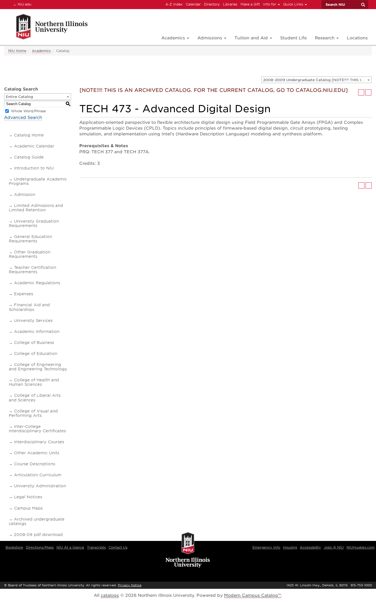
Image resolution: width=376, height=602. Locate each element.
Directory (212, 4)
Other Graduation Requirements (29, 254)
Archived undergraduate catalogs (36, 521)
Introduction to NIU (34, 168)
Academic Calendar (34, 146)
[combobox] (316, 79)
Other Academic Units (36, 453)
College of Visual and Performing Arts (33, 413)
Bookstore (14, 547)
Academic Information (36, 331)
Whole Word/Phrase (28, 111)
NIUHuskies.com (361, 547)
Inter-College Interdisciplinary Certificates (37, 428)
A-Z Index (173, 4)
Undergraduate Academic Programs (38, 181)
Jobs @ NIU (334, 547)
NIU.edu (21, 4)
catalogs (110, 595)
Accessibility (310, 547)
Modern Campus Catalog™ (252, 595)
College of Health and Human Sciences (34, 382)
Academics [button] (173, 37)
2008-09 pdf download (38, 534)
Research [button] (325, 37)
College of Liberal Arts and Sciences (35, 397)
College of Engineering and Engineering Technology (38, 366)
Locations (357, 37)
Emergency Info (266, 547)
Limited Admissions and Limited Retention (36, 207)
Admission (24, 194)
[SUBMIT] (363, 5)
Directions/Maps (40, 547)
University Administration (40, 486)
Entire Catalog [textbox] (19, 97)
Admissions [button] (210, 37)
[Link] (46, 27)
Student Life (293, 37)
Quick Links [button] (293, 4)
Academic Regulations (37, 283)
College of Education (35, 353)
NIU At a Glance (70, 547)
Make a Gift (250, 4)
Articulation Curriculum (37, 475)
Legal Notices (28, 497)
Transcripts (96, 547)
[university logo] (188, 550)
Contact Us (117, 547)
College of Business (34, 342)
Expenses (23, 294)
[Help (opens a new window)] (368, 92)
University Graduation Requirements (34, 223)
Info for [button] (270, 4)
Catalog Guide (29, 157)
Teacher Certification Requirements (32, 269)
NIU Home (17, 51)
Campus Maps (28, 508)
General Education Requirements (30, 238)
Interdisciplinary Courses (39, 442)
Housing (290, 547)
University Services (33, 320)
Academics (41, 51)
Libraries (230, 4)
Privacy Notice (129, 585)
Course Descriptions (34, 464)
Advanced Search (23, 117)
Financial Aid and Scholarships (29, 307)
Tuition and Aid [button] (252, 37)
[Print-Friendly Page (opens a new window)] (361, 92)
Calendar (193, 4)
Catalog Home (29, 135)
